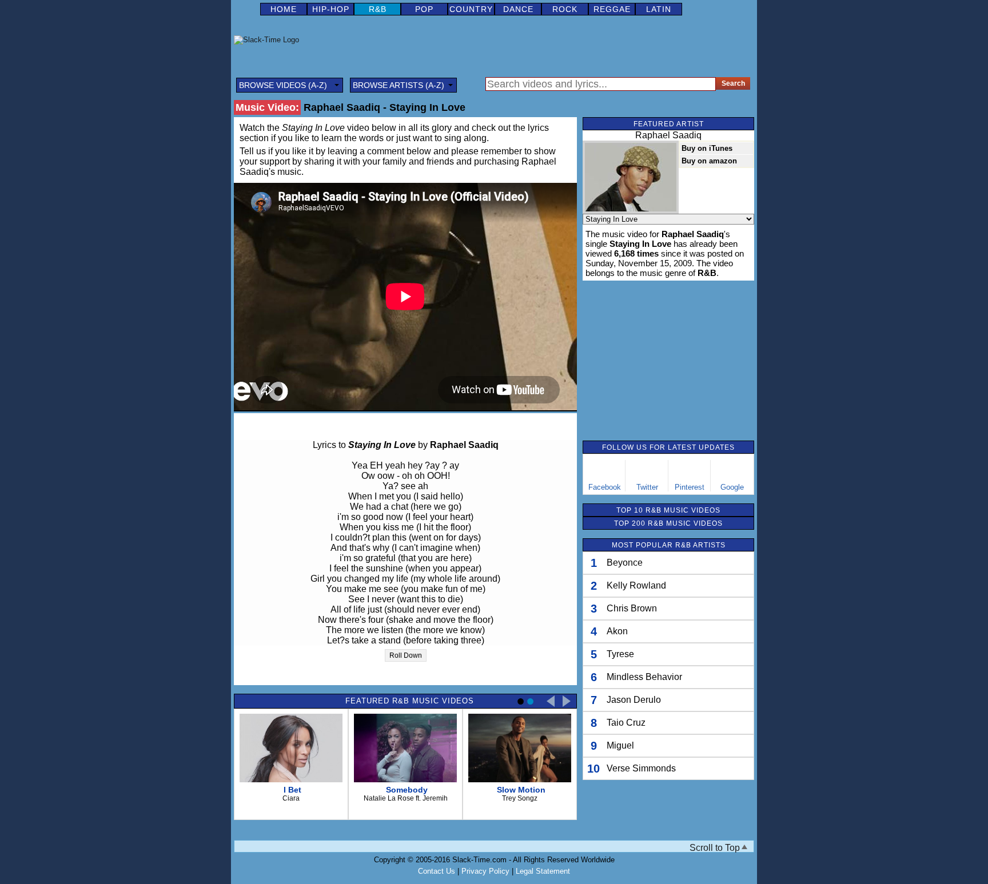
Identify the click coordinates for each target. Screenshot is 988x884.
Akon (617, 631)
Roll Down (405, 655)
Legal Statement (543, 871)
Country (471, 9)
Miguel (620, 745)
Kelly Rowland (636, 585)
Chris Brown (632, 608)
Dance (518, 9)
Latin (658, 9)
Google (732, 487)
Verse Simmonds (641, 768)
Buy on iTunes (707, 148)
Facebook (604, 487)
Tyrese (620, 654)
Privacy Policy (485, 871)
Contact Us (436, 871)
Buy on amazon (709, 161)
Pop (424, 9)
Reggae (612, 9)
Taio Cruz (626, 722)
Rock (564, 9)
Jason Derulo (634, 700)
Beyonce (625, 562)
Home (283, 9)
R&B (378, 9)
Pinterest (689, 487)
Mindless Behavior (644, 677)
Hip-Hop (330, 9)
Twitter (647, 487)
